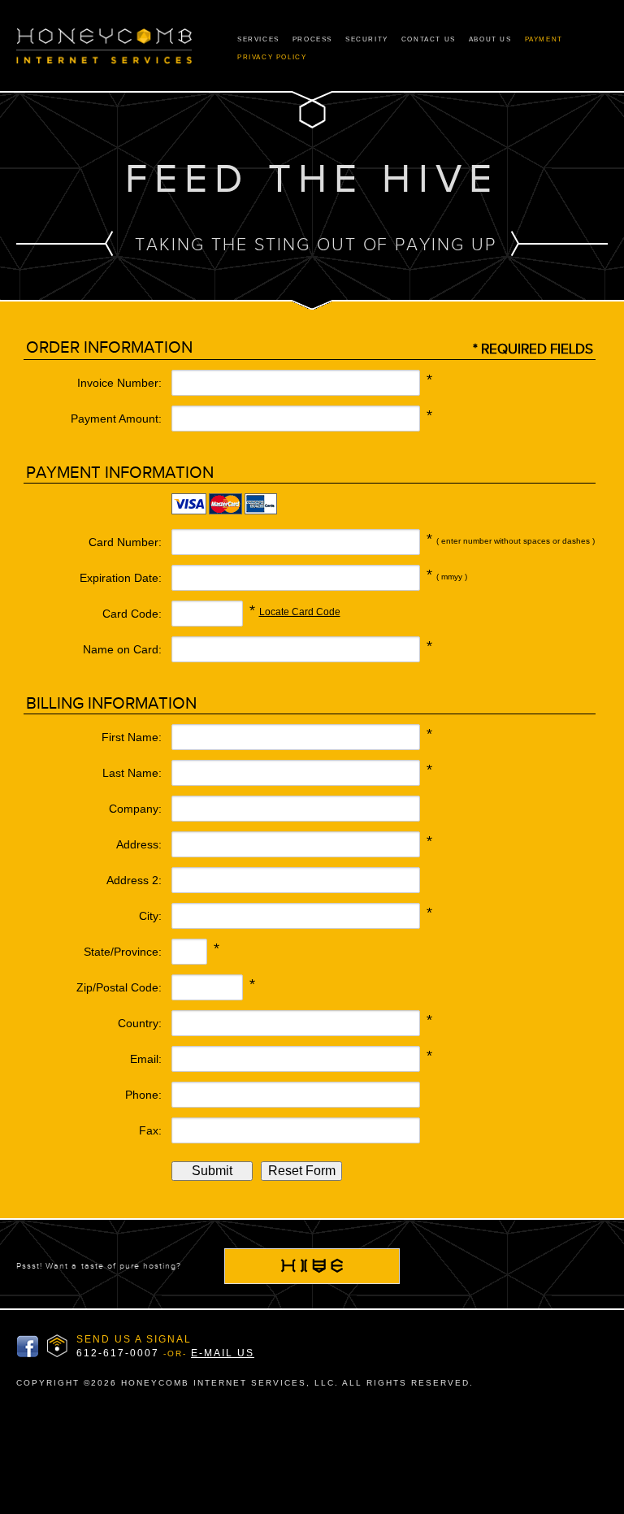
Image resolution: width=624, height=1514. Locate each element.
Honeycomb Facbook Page (27, 1346)
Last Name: (132, 772)
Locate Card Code (299, 612)
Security (366, 39)
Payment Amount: (116, 418)
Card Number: (125, 542)
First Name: (132, 737)
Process (312, 39)
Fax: (150, 1130)
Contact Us (428, 39)
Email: (146, 1058)
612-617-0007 (117, 1353)
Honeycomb (104, 47)
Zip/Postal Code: (119, 987)
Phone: (143, 1094)
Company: (135, 808)
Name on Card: (122, 649)
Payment (544, 39)
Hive (312, 1266)
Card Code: (132, 613)
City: (150, 915)
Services (258, 39)
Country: (140, 1023)
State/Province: (123, 951)
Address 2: (134, 880)
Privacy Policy (271, 57)
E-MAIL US (222, 1353)
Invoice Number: (119, 382)
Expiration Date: (121, 577)
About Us (490, 39)
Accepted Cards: (94, 506)
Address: (139, 844)
